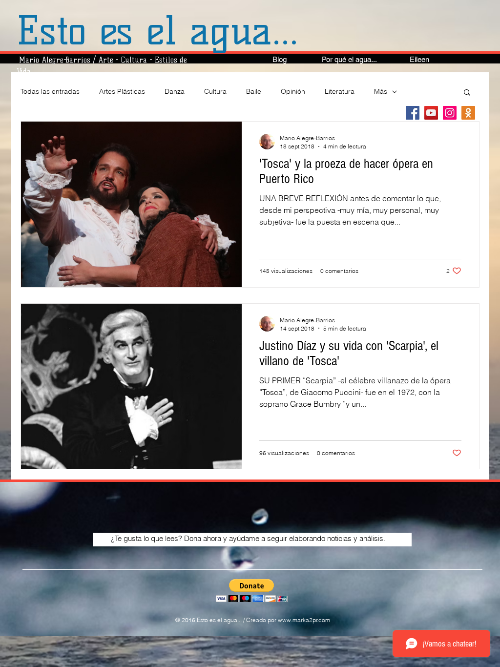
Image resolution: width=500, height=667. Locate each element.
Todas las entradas (50, 91)
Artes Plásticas (122, 91)
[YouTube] (431, 113)
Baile (253, 91)
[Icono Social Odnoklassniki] (468, 113)
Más (380, 91)
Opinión (293, 91)
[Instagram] (450, 113)
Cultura (215, 91)
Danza (175, 91)
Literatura (339, 91)
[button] (467, 93)
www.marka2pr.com (304, 620)
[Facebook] (412, 113)
